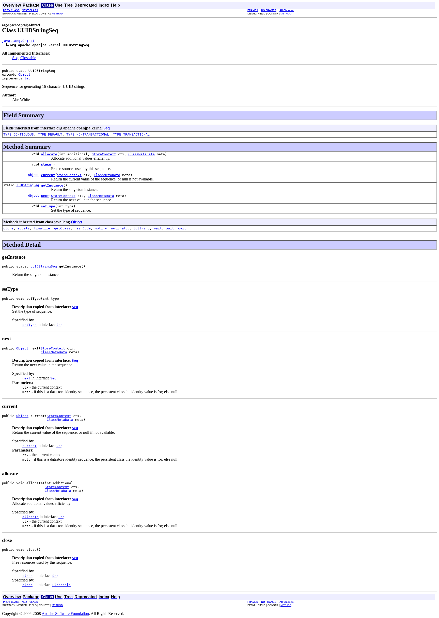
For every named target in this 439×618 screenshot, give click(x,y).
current (48, 175)
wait (158, 228)
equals (24, 228)
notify (101, 228)
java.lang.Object (18, 41)
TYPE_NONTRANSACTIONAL (87, 134)
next (45, 196)
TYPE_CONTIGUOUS (18, 134)
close (46, 164)
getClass (62, 228)
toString (141, 228)
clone (8, 228)
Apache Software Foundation (65, 613)
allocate (49, 154)
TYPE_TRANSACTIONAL (131, 134)
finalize (42, 228)
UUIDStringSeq (27, 185)
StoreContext (104, 154)
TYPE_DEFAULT (50, 134)
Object (24, 74)
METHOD (57, 13)
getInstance (52, 185)
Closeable (28, 58)
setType (48, 206)
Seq (15, 58)
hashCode (82, 228)
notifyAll (120, 228)
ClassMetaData (141, 154)
